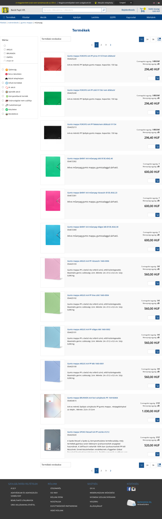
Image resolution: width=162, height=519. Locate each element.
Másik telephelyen (16, 78)
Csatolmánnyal (14, 105)
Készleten (12, 109)
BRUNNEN (11, 53)
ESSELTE (10, 61)
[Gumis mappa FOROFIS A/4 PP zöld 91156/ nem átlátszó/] (52, 98)
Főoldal (3, 22)
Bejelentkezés (128, 10)
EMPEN (10, 57)
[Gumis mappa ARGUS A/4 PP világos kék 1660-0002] (52, 337)
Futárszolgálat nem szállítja (20, 100)
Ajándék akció (14, 92)
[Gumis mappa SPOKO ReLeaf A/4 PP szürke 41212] (52, 439)
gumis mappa (27, 22)
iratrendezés (13, 22)
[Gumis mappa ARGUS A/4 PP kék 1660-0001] (52, 371)
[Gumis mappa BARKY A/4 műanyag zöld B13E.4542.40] (52, 166)
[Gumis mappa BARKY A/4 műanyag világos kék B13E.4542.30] (52, 234)
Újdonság (12, 69)
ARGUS (9, 49)
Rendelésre (13, 114)
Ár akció (11, 87)
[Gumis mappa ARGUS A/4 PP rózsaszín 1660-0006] (52, 269)
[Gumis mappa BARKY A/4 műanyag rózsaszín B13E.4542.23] (52, 200)
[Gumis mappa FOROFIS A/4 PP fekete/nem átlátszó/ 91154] (52, 132)
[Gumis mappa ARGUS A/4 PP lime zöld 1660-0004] (52, 303)
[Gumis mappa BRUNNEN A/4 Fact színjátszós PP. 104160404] (52, 405)
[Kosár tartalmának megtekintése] (142, 10)
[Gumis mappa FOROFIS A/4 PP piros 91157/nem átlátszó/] (52, 63)
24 (147, 39)
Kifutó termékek (15, 83)
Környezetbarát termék (18, 96)
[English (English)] (154, 2)
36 (153, 39)
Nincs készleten (15, 74)
